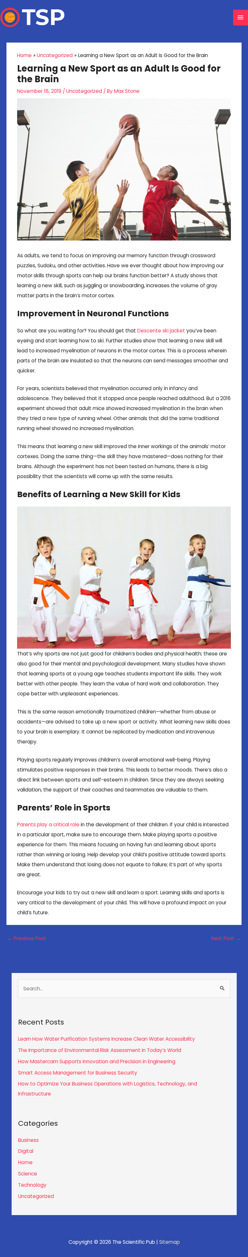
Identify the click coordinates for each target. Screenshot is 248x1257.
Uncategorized (84, 91)
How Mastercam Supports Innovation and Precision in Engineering (96, 1061)
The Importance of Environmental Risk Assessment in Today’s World (99, 1050)
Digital (25, 1151)
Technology (32, 1185)
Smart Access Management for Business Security (77, 1072)
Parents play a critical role (48, 824)
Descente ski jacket (161, 330)
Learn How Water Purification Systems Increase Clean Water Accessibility (106, 1039)
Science (27, 1173)
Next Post (226, 938)
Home (25, 1162)
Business (28, 1140)
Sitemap (169, 1242)
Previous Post (26, 938)
